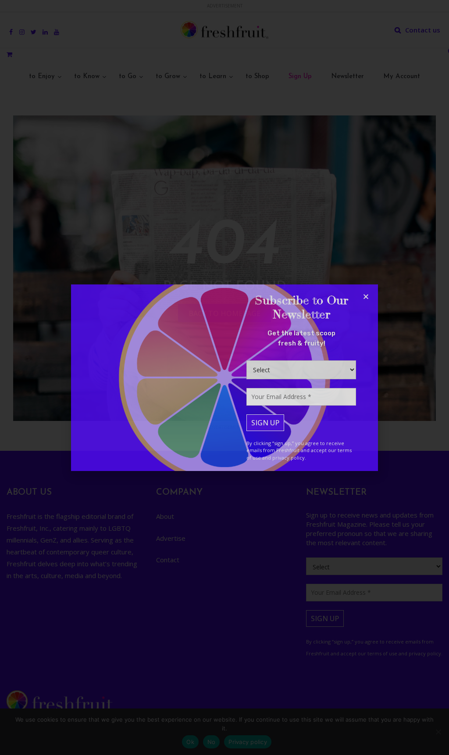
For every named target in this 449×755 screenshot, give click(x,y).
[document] (224, 377)
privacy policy (288, 457)
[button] (366, 296)
